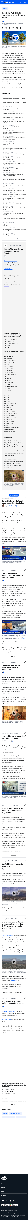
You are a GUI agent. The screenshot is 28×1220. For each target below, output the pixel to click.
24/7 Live (11, 2)
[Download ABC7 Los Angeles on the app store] (5, 1205)
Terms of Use (4, 1213)
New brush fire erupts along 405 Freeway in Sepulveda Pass (13, 169)
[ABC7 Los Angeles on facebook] (3, 1200)
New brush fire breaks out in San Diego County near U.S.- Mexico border (14, 138)
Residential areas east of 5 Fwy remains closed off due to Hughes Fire (14, 149)
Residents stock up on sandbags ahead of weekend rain (12, 108)
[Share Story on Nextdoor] (13, 28)
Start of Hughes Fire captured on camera (12, 235)
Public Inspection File (5, 1215)
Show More (13, 656)
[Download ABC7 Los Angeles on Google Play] (13, 1205)
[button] (2, 2)
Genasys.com (14, 980)
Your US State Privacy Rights (18, 1212)
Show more (22, 638)
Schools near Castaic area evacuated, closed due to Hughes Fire (14, 230)
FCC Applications (15, 1215)
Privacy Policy (4, 1210)
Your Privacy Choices (12, 1210)
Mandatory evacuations (10, 261)
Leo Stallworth (11, 506)
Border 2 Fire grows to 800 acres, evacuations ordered (13, 122)
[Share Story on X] (6, 28)
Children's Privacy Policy (6, 1212)
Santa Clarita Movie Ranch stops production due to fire (14, 208)
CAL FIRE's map (8, 269)
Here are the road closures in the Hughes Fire (13, 190)
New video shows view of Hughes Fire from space (14, 194)
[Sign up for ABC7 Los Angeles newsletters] (14, 1200)
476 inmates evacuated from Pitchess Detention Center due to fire (14, 199)
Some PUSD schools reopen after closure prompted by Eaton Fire (12, 158)
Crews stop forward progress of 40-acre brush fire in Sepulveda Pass (14, 164)
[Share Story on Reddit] (9, 28)
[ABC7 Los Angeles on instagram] (10, 1200)
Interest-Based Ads (12, 1213)
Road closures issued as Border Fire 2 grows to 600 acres (14, 127)
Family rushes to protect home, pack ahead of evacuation (13, 213)
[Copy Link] (20, 28)
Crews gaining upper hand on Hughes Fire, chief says (14, 185)
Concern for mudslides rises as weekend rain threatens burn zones (13, 133)
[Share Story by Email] (17, 28)
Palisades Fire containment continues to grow (13, 113)
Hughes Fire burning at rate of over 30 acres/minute (12, 224)
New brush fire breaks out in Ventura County (13, 154)
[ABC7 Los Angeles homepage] (6, 2)
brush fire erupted (8, 935)
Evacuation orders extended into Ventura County (14, 204)
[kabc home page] (4, 1178)
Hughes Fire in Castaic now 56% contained (13, 117)
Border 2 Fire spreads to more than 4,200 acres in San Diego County (14, 103)
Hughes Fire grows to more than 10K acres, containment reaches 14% (13, 174)
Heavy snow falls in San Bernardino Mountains (14, 98)
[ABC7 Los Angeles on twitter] (6, 1200)
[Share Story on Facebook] (2, 28)
